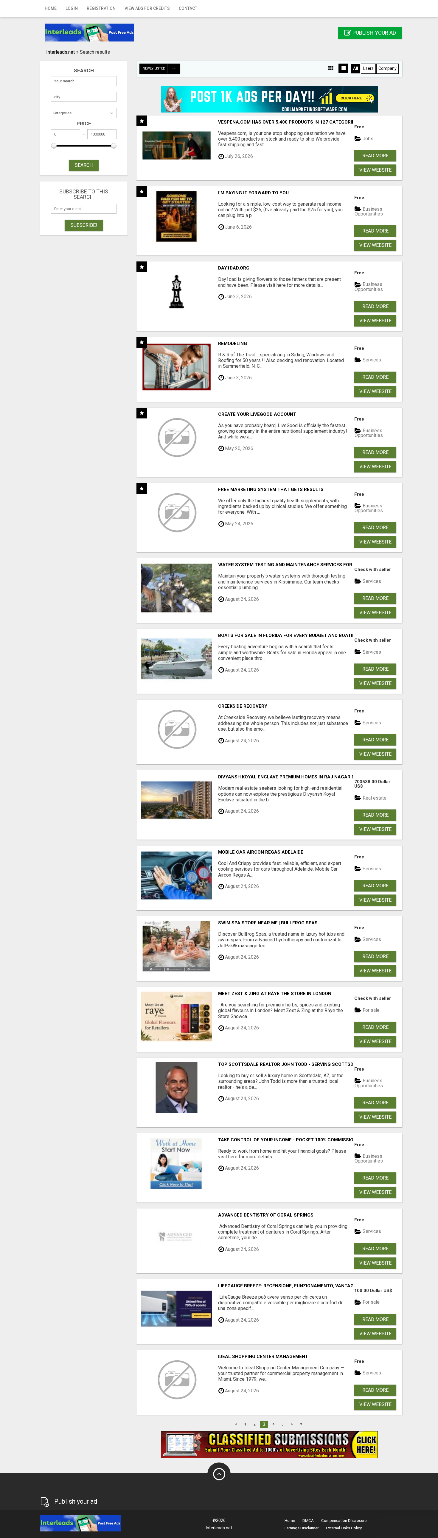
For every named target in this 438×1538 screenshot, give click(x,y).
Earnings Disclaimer (302, 1528)
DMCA (308, 1520)
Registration (101, 8)
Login (72, 8)
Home (51, 8)
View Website (375, 170)
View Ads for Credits (147, 8)
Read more (375, 155)
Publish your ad (373, 33)
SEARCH (84, 165)
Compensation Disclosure (343, 1520)
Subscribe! (84, 225)
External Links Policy (344, 1528)
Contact (188, 8)
